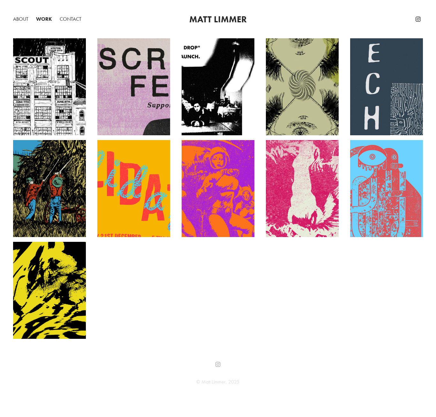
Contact (70, 19)
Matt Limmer (218, 19)
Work (44, 19)
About (20, 19)
